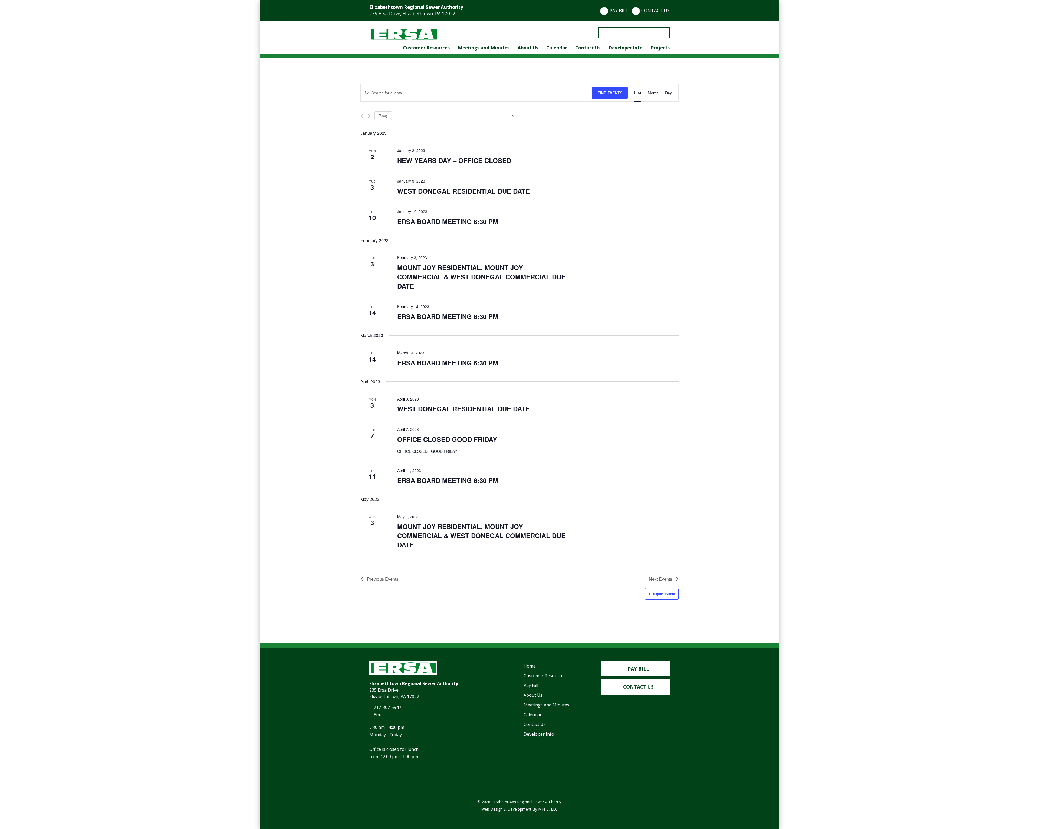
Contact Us (655, 10)
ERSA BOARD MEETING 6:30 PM (447, 221)
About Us (528, 48)
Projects (660, 48)
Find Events (609, 92)
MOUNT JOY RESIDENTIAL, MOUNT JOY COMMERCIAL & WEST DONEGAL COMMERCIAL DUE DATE (481, 276)
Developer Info (626, 48)
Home (530, 666)
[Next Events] (368, 116)
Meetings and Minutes (483, 48)
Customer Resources (426, 48)
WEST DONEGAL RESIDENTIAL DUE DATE (463, 191)
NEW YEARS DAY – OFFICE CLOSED (454, 160)
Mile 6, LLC (548, 809)
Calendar (556, 48)
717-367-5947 (387, 707)
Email (378, 715)
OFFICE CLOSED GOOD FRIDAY (447, 439)
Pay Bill (619, 10)
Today (383, 115)
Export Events (664, 593)
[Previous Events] (361, 116)
